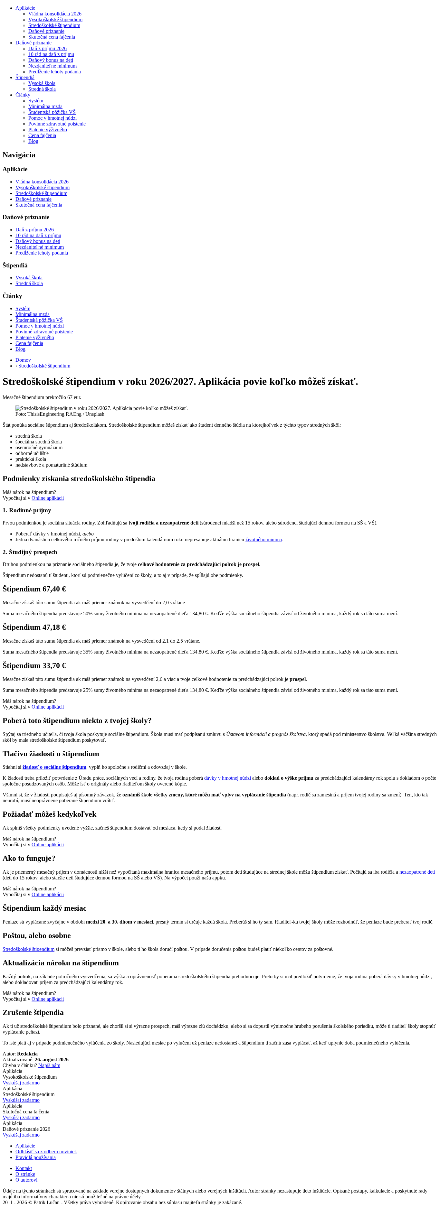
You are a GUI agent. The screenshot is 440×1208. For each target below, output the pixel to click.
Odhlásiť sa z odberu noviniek (46, 1151)
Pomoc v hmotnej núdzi (52, 118)
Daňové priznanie (46, 31)
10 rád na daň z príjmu (51, 54)
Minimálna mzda (45, 106)
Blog (33, 141)
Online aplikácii (48, 498)
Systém (35, 100)
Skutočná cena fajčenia (51, 37)
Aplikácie (25, 8)
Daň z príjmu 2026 (47, 48)
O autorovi (26, 1180)
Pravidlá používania (35, 1157)
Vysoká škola (41, 83)
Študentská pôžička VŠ (52, 112)
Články (22, 95)
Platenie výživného (47, 129)
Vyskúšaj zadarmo (21, 1082)
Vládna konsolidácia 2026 (54, 13)
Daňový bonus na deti (50, 60)
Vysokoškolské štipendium (55, 19)
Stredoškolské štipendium (54, 25)
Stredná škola (42, 89)
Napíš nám (49, 1065)
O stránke (25, 1174)
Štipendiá (24, 77)
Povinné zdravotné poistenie (57, 123)
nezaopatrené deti (417, 872)
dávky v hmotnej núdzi (227, 778)
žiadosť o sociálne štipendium (54, 767)
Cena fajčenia (42, 135)
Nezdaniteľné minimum (52, 66)
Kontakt (23, 1168)
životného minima (263, 539)
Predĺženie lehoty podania (54, 71)
